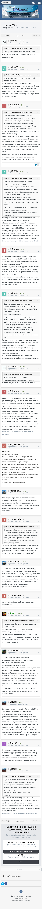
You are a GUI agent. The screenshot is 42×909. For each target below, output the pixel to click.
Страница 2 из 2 (21, 36)
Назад (7, 35)
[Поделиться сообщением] (38, 43)
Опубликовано (18, 43)
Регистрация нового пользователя (21, 851)
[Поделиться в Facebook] (5, 883)
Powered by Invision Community (21, 900)
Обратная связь (17, 896)
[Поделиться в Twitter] (2, 883)
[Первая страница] (2, 35)
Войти (21, 862)
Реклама (28, 896)
